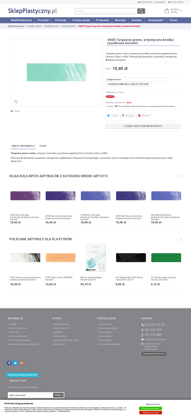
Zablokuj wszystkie (150, 412)
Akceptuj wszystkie (150, 408)
